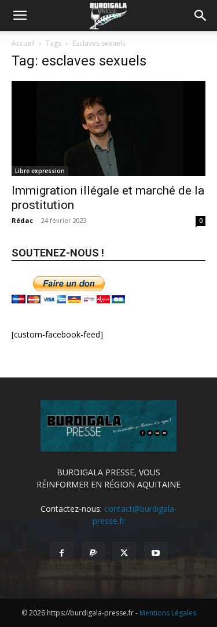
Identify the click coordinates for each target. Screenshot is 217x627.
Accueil (23, 43)
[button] (19, 15)
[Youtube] (155, 553)
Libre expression (40, 171)
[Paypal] (93, 553)
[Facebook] (61, 553)
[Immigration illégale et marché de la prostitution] (108, 128)
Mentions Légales (167, 613)
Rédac (22, 220)
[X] (124, 553)
